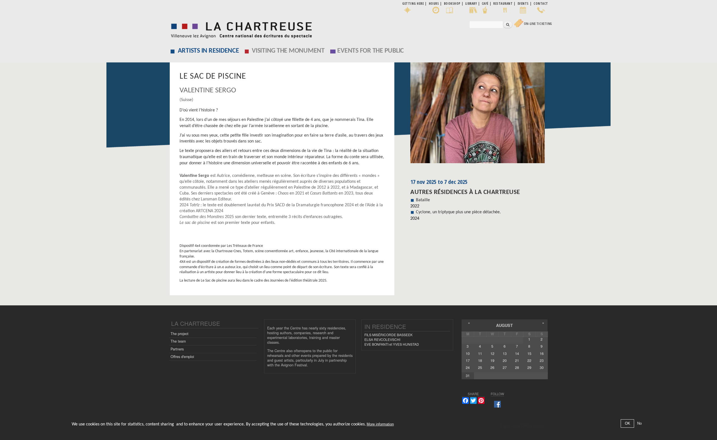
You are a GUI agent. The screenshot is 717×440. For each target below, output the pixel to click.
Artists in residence (208, 51)
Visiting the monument (288, 51)
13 (505, 353)
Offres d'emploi (182, 356)
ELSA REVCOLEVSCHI (382, 339)
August (504, 325)
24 (468, 367)
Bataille (423, 200)
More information (380, 424)
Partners (177, 349)
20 (505, 360)
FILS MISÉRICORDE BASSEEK (388, 334)
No (639, 424)
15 (529, 353)
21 (517, 360)
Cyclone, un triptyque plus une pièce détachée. (458, 212)
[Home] (240, 29)
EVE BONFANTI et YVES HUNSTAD (391, 344)
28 (517, 367)
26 (492, 367)
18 (480, 360)
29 (529, 367)
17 (468, 360)
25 (480, 367)
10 (468, 353)
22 (529, 360)
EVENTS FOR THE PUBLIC (370, 51)
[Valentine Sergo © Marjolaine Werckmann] (479, 114)
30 (542, 367)
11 (480, 353)
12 (492, 353)
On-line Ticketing (538, 23)
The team (178, 341)
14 (517, 353)
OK (627, 424)
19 (492, 360)
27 (505, 367)
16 (542, 353)
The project (179, 333)
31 (468, 375)
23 (542, 360)
